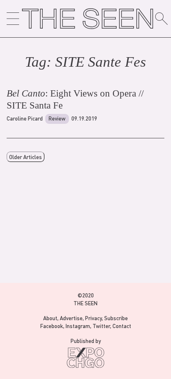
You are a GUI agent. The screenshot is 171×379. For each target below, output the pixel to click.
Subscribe (116, 317)
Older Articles (25, 156)
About (50, 317)
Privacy (93, 317)
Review (57, 118)
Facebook (51, 325)
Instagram (78, 325)
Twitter (101, 325)
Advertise (71, 317)
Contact (121, 325)
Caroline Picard (25, 118)
